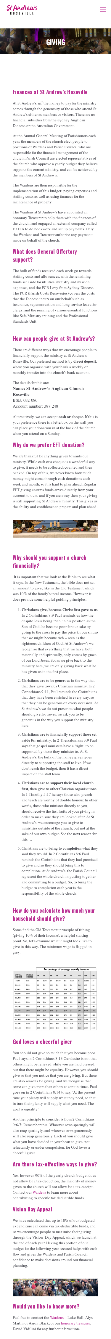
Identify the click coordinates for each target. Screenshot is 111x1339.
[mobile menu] (103, 9)
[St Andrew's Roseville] (21, 8)
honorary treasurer (75, 1323)
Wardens (39, 1192)
